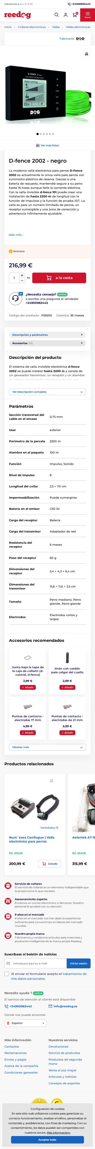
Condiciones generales (21, 1072)
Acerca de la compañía (21, 1066)
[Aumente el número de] (22, 275)
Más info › (16, 235)
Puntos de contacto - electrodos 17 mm (28, 718)
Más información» (58, 1132)
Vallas (56, 27)
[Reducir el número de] (22, 280)
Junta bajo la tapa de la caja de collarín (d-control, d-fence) (28, 670)
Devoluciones (58, 1046)
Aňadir (29, 687)
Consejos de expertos (64, 1083)
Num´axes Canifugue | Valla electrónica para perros (31, 839)
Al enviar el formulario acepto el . (49, 976)
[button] (56, 15)
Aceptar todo (47, 1139)
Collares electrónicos (32, 27)
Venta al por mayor (62, 1070)
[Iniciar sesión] (65, 15)
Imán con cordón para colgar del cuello (67, 670)
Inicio (8, 27)
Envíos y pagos (15, 1059)
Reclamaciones (15, 1053)
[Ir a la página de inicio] (17, 15)
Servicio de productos (64, 1053)
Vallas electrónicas (78, 27)
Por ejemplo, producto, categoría (38, 44)
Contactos (11, 1046)
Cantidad (14, 278)
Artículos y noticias (62, 1076)
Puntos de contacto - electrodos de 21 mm (67, 718)
